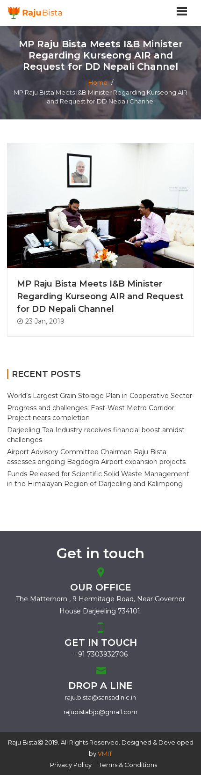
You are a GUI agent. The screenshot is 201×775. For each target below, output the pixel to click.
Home (98, 82)
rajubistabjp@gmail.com (100, 712)
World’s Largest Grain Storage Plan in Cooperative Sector (99, 395)
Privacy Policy (71, 764)
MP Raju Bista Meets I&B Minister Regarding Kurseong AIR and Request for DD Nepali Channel (100, 296)
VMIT (105, 753)
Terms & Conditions (128, 764)
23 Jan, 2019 (44, 321)
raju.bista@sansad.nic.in (100, 697)
